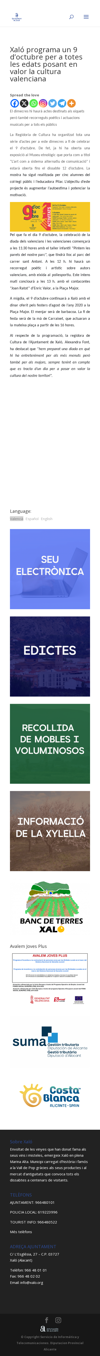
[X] (24, 103)
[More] (71, 103)
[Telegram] (62, 103)
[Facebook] (14, 103)
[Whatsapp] (33, 103)
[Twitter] (52, 103)
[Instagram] (43, 103)
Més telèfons (21, 1231)
